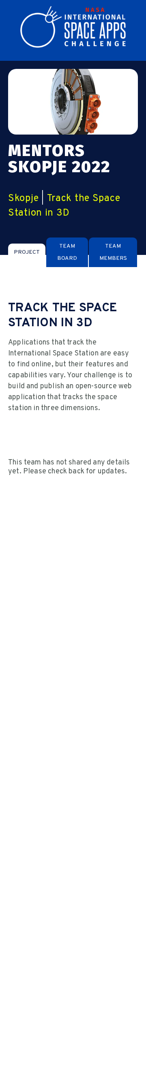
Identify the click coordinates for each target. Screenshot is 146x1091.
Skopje (23, 199)
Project (27, 252)
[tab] (26, 252)
